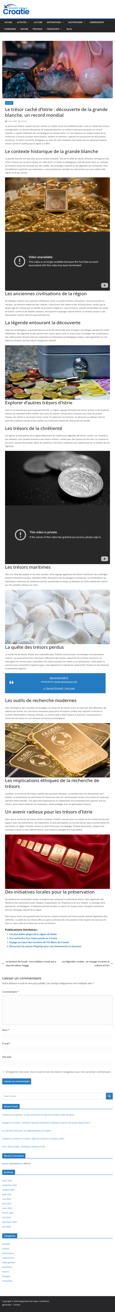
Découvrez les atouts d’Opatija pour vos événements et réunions (45, 946)
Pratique (37, 29)
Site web (6, 1056)
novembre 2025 (9, 1185)
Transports (53, 29)
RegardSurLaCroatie (28, 1301)
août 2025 (7, 1194)
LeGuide (23, 121)
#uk (75, 681)
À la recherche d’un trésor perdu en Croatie (33, 938)
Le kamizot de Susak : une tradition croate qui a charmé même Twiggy (31, 963)
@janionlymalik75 (59, 677)
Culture (38, 22)
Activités (21, 22)
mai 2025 (6, 1199)
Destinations (54, 22)
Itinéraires (10, 29)
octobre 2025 (8, 1189)
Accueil (8, 22)
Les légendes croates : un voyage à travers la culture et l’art (85, 963)
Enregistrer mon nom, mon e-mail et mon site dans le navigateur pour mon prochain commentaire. (58, 1071)
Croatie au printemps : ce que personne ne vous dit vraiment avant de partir (38, 1114)
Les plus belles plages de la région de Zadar (33, 934)
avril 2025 (6, 1203)
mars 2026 (7, 1180)
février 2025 (7, 1212)
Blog (69, 29)
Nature (24, 29)
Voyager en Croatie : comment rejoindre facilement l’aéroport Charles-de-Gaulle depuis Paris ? (46, 1122)
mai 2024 (6, 1217)
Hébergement (97, 22)
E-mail (6, 1043)
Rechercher (109, 1096)
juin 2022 (6, 1226)
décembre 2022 (9, 1222)
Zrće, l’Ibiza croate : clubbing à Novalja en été (23, 1146)
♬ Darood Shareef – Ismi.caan (59, 688)
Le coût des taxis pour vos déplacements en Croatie (26, 1130)
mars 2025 (7, 1208)
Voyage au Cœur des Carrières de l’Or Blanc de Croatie (39, 942)
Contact (16, 1304)
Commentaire (10, 991)
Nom (5, 1030)
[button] (27, 22)
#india (58, 681)
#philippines (67, 681)
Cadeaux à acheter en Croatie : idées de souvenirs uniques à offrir (33, 1138)
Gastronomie (75, 22)
